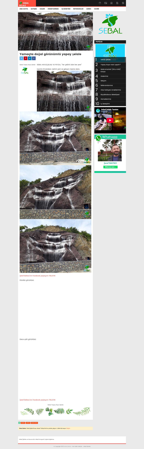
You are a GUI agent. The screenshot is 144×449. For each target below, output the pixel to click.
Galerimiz (104, 76)
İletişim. (68, 428)
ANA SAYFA (24, 9)
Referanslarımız (107, 85)
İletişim (103, 81)
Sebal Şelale (105, 59)
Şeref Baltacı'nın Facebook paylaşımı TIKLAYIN (37, 276)
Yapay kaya (34, 423)
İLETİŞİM (34, 9)
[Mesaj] (110, 172)
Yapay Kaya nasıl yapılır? (111, 64)
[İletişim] (110, 38)
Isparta (23, 423)
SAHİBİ (96, 9)
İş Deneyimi (105, 104)
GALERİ (42, 9)
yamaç (28, 423)
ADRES (88, 9)
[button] (21, 58)
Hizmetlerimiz (106, 99)
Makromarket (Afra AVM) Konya (111, 70)
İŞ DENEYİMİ (66, 9)
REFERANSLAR (78, 9)
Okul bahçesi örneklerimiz (111, 90)
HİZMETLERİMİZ (53, 9)
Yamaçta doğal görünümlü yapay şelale (50, 54)
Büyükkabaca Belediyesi (110, 94)
